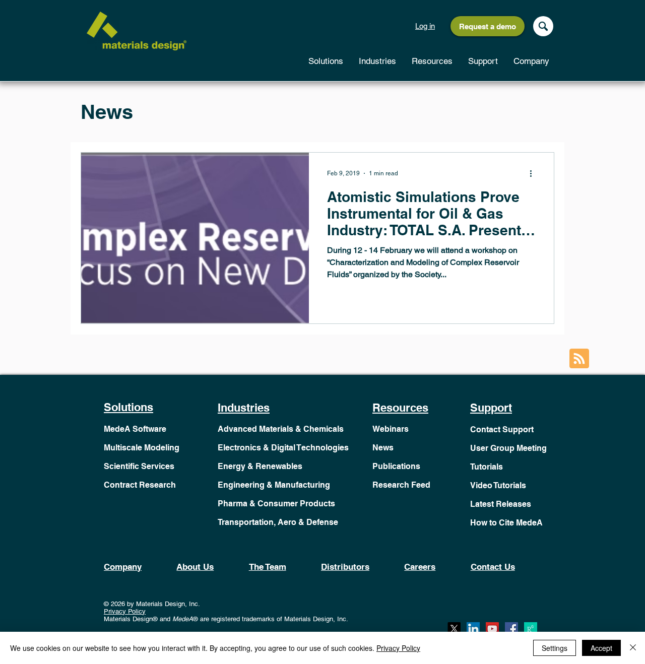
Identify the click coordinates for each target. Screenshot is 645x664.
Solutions (128, 407)
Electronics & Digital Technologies (283, 447)
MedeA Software (135, 429)
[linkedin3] (473, 628)
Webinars (390, 429)
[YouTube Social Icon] (492, 628)
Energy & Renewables (260, 466)
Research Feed (401, 485)
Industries (244, 407)
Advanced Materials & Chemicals (281, 429)
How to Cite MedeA (506, 522)
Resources (400, 407)
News (383, 447)
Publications (396, 466)
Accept (601, 648)
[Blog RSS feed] (579, 359)
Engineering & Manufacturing (274, 485)
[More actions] (534, 173)
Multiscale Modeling (141, 447)
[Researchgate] (530, 628)
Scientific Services (139, 466)
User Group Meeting (508, 448)
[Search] (543, 26)
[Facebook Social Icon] (511, 628)
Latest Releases (500, 504)
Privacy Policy (125, 611)
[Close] (633, 648)
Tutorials (486, 467)
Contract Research (140, 485)
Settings (554, 648)
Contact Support (502, 429)
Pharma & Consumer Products (276, 503)
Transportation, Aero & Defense (278, 522)
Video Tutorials (498, 485)
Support (491, 407)
